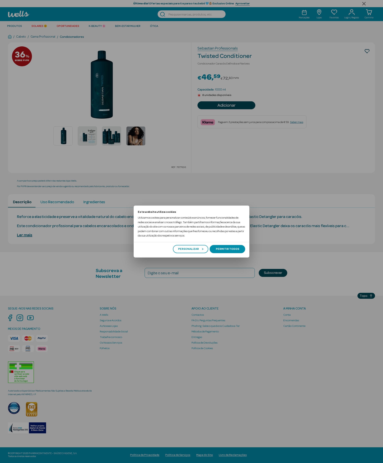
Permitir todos (227, 249)
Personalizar (188, 249)
